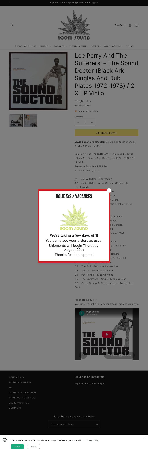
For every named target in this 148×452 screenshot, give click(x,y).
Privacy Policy (92, 440)
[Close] (145, 437)
